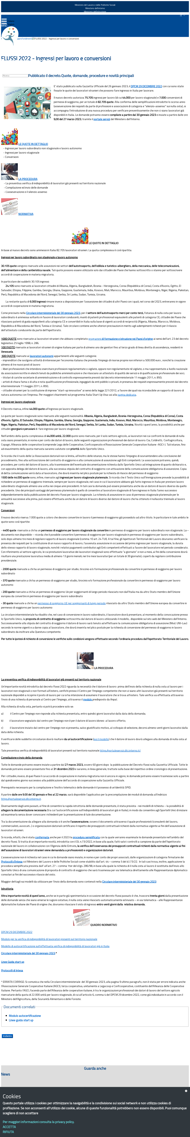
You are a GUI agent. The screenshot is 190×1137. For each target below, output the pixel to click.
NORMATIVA (25, 214)
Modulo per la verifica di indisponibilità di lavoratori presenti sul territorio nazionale (49, 939)
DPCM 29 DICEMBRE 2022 (146, 86)
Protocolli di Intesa (12, 970)
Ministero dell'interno (95, 8)
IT (181, 15)
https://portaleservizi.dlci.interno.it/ (120, 750)
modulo (87, 699)
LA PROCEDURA (27, 179)
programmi (120, 339)
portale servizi (102, 119)
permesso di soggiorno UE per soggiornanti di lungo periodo (72, 603)
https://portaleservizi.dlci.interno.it (21, 799)
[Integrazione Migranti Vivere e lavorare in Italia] (11, 35)
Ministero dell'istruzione (95, 11)
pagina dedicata (127, 394)
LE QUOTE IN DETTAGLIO (33, 144)
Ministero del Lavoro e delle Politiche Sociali (95, 5)
